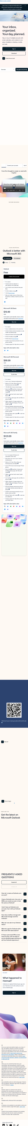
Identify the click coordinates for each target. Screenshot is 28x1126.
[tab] (5, 96)
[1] (2, 1093)
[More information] (16, 295)
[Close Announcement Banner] (25, 6)
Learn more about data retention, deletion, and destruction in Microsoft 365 (13, 1106)
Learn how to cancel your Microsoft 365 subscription (11, 1102)
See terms (20, 323)
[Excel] (11, 428)
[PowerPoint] (14, 428)
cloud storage (12, 298)
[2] (2, 1110)
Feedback (4, 1122)
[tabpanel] (14, 122)
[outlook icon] (5, 306)
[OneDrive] (8, 355)
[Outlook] (5, 355)
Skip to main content (5, 1)
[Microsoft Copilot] (5, 428)
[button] (7, 69)
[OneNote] (20, 428)
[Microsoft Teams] (8, 431)
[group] (18, 224)
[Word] (8, 428)
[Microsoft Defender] (5, 431)
